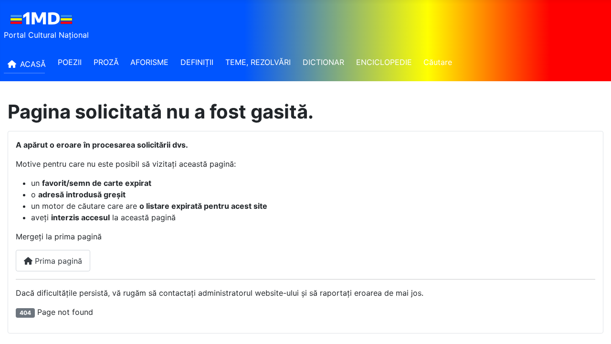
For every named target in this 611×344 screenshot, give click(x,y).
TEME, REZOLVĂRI (258, 62)
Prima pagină (57, 261)
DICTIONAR (323, 62)
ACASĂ (33, 64)
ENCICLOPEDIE (384, 62)
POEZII (70, 62)
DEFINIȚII (196, 62)
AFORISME (149, 62)
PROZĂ (106, 62)
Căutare (437, 62)
